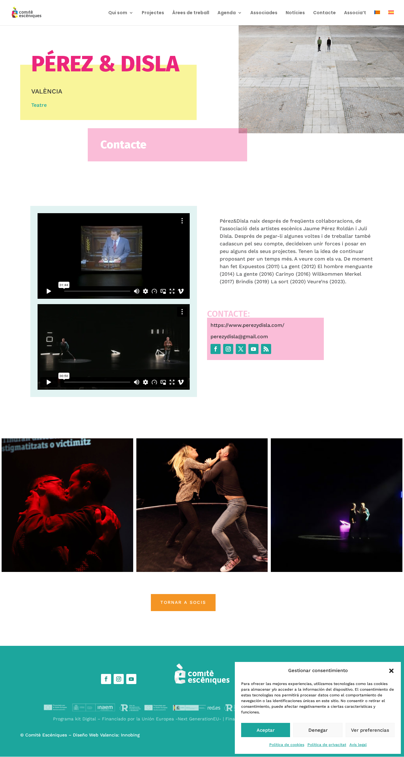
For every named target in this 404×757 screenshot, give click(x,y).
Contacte (324, 13)
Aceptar (266, 730)
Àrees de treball (190, 13)
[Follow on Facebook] (216, 349)
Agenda (226, 13)
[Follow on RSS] (266, 349)
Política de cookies (286, 744)
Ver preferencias (370, 730)
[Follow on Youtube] (253, 349)
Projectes (153, 13)
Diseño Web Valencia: (96, 734)
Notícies (295, 13)
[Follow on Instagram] (228, 349)
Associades (263, 13)
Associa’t (355, 13)
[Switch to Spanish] (391, 17)
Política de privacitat (326, 744)
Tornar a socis (183, 602)
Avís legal (358, 744)
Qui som (117, 13)
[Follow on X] (241, 349)
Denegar (318, 730)
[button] (391, 671)
